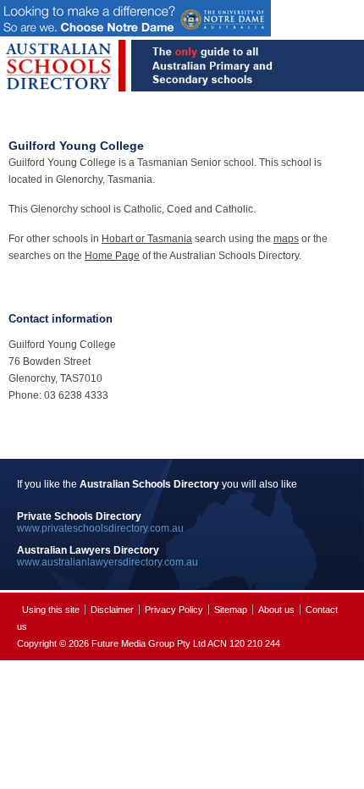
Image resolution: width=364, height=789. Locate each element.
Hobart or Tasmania (147, 239)
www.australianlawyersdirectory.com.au (107, 562)
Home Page (112, 256)
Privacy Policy (174, 609)
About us (276, 609)
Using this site (51, 609)
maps (286, 239)
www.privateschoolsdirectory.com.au (100, 528)
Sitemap (230, 609)
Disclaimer (112, 609)
